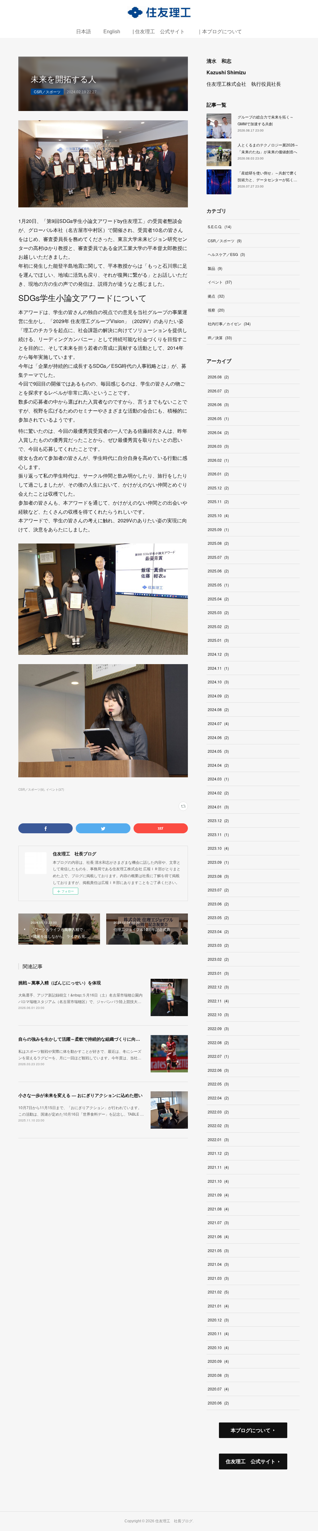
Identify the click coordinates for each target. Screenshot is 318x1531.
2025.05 (218, 584)
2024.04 (218, 765)
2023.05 (218, 917)
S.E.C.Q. (219, 226)
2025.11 (218, 501)
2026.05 (218, 418)
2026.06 (218, 404)
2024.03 (218, 778)
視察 (216, 309)
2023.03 (218, 945)
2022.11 (218, 1000)
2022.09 (218, 1028)
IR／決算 (220, 337)
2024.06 (218, 737)
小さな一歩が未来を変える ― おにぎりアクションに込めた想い (80, 1095)
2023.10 (218, 848)
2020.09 (218, 1361)
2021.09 (218, 1194)
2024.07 (218, 723)
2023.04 (218, 931)
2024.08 (218, 709)
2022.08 (218, 1042)
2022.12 (218, 986)
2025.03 (218, 612)
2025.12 (218, 487)
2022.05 (218, 1083)
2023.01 (218, 973)
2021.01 (218, 1305)
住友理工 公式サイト (250, 1461)
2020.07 (218, 1388)
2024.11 (218, 668)
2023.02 (218, 959)
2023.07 (218, 889)
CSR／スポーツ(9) (31, 789)
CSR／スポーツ (47, 91)
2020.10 (218, 1347)
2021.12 (218, 1153)
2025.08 (218, 543)
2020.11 (218, 1333)
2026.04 (218, 432)
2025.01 (218, 640)
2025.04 (218, 598)
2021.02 (218, 1291)
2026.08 (218, 376)
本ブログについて (250, 1430)
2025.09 (218, 529)
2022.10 (218, 1014)
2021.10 (218, 1181)
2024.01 (218, 806)
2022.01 (218, 1139)
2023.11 (218, 834)
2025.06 (218, 570)
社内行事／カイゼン (229, 323)
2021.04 (218, 1264)
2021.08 (218, 1208)
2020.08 (218, 1375)
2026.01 (218, 473)
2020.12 (218, 1319)
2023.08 (218, 876)
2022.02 (218, 1125)
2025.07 (218, 557)
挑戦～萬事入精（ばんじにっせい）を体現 (59, 982)
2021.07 (218, 1222)
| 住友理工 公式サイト (159, 31)
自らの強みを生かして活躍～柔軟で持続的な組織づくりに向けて (81, 1039)
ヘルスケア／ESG (226, 254)
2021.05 (218, 1250)
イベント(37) (55, 789)
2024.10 (218, 681)
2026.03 (218, 446)
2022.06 (218, 1070)
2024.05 (218, 751)
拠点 (216, 295)
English (111, 31)
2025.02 (218, 626)
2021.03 (218, 1278)
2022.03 (218, 1111)
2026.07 (218, 390)
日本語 (83, 31)
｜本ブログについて (219, 31)
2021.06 (218, 1236)
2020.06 (218, 1402)
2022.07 (218, 1056)
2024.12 (218, 654)
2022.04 (218, 1097)
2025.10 (218, 515)
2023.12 (218, 820)
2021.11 (218, 1167)
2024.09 (218, 695)
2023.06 (218, 903)
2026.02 (218, 460)
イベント (220, 281)
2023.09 (218, 862)
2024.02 (218, 792)
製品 (215, 268)
